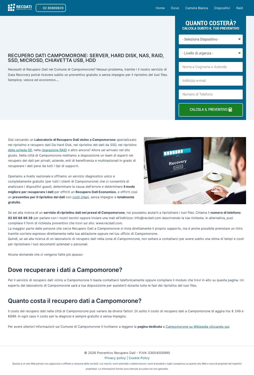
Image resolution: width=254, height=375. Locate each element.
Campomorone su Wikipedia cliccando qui (197, 327)
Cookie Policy (139, 358)
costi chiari (80, 197)
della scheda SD (20, 150)
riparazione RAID (54, 150)
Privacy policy (115, 358)
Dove (175, 8)
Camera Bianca (196, 8)
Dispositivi (222, 8)
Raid (239, 8)
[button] (51, 8)
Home (160, 8)
